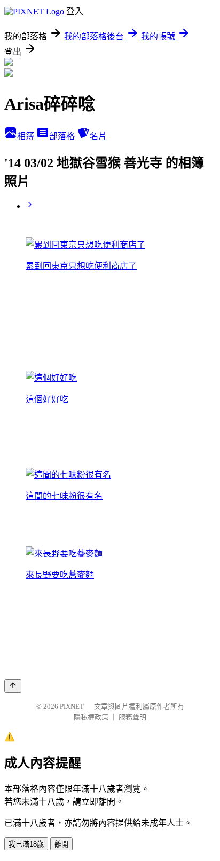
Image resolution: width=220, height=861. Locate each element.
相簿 (26, 136)
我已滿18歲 (26, 844)
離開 (61, 844)
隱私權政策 (91, 717)
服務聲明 (132, 717)
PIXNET (72, 706)
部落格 (63, 136)
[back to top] (12, 686)
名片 (98, 136)
